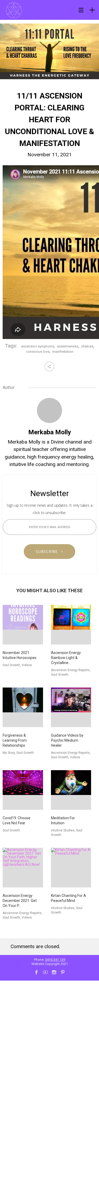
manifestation (62, 352)
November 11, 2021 (49, 155)
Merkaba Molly (49, 432)
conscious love (37, 352)
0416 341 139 (55, 960)
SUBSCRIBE (49, 551)
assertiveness (67, 346)
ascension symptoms (37, 346)
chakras (87, 346)
